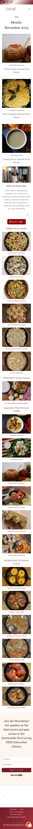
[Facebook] (3, 2)
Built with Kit (16, 775)
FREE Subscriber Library (16, 817)
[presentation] (16, 48)
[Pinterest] (18, 820)
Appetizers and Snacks (16, 65)
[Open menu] (29, 9)
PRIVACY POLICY (16, 814)
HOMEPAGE (13, 809)
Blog (21, 809)
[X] (7, 2)
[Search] (27, 214)
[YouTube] (22, 820)
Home (16, 17)
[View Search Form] (30, 2)
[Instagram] (11, 2)
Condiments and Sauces (16, 110)
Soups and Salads (16, 155)
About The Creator (17, 812)
